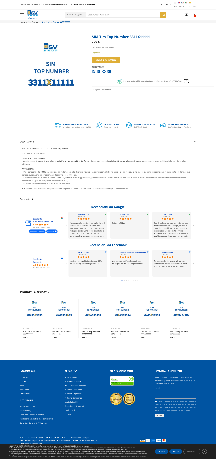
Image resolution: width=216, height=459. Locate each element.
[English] (179, 3)
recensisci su (51, 231)
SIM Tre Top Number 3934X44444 (149, 332)
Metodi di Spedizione (73, 389)
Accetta (161, 451)
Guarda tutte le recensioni (37, 231)
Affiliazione (24, 389)
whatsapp (167, 4)
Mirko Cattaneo (83, 214)
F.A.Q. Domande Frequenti (75, 385)
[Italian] (186, 3)
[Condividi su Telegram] (104, 72)
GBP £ (188, 6)
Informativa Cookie (27, 406)
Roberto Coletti (167, 214)
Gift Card (68, 414)
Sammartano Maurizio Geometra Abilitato (136, 252)
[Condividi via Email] (109, 72)
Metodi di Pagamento (73, 394)
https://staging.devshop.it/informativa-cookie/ (131, 451)
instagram (164, 4)
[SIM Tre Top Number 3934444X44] (64, 312)
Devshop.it (37, 262)
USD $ (194, 6)
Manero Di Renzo (84, 252)
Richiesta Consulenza (73, 398)
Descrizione (27, 141)
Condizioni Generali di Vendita (32, 414)
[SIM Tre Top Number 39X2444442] (123, 312)
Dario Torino (124, 214)
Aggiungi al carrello (106, 60)
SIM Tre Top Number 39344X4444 (32, 332)
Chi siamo (24, 377)
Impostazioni (192, 451)
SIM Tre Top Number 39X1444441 (91, 332)
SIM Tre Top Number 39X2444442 (120, 332)
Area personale (71, 377)
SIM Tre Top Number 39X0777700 (179, 332)
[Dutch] (175, 3)
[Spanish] (189, 3)
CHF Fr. (181, 6)
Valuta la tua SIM (71, 402)
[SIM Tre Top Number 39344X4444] (34, 312)
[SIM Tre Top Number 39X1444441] (93, 312)
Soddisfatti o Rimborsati (74, 406)
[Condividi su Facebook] (94, 72)
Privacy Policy (25, 410)
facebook (161, 4)
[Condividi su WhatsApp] (99, 72)
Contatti (23, 381)
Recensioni (26, 199)
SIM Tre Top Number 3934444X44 (61, 332)
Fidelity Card (70, 410)
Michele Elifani (167, 252)
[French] (182, 3)
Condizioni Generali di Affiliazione (33, 423)
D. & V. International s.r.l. (43, 222)
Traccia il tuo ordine (73, 381)
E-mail (157, 388)
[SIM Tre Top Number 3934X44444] (152, 312)
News (22, 385)
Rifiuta (176, 451)
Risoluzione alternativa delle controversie (36, 419)
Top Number (106, 89)
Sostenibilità (25, 394)
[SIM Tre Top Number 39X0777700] (181, 312)
